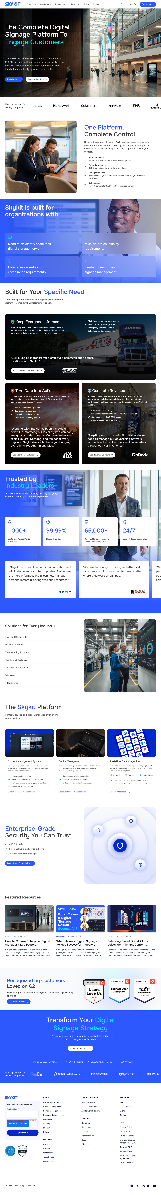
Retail (83, 1140)
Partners (75, 4)
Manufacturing (87, 1135)
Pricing (86, 4)
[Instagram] (148, 1186)
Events (123, 1111)
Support (123, 1115)
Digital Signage (88, 1102)
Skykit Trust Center (128, 1162)
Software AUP (126, 1147)
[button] (31, 4)
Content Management (52, 1106)
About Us (47, 1144)
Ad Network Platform (90, 1111)
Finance (84, 1131)
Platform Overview (51, 1102)
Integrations (48, 1128)
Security (46, 1123)
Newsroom (48, 1152)
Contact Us (48, 1161)
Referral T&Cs (126, 1151)
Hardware (47, 1119)
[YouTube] (154, 1186)
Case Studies (125, 1106)
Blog (122, 1102)
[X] (137, 1186)
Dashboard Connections (53, 1115)
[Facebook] (131, 1186)
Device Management (52, 1111)
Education (85, 1144)
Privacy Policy (126, 1127)
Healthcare (86, 1127)
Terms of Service (127, 1135)
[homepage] (13, 4)
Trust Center (48, 1157)
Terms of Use (125, 1131)
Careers (46, 1148)
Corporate (85, 1123)
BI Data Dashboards (90, 1106)
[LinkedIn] (143, 1186)
